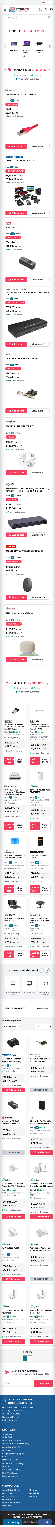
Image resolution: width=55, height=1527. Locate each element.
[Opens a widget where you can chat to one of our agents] (45, 1522)
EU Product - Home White (19, 613)
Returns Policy (8, 1499)
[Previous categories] (41, 970)
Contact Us (34, 1493)
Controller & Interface (12, 1447)
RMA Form (6, 1505)
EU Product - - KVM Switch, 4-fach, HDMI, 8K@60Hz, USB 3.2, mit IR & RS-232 (27, 490)
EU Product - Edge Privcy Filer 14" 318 (14, 919)
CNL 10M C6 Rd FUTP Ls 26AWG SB (21, 94)
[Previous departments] (5, 46)
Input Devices (8, 1456)
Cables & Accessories (11, 1440)
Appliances (7, 1434)
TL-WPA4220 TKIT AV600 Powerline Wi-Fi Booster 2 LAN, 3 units (41, 1186)
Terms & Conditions (11, 1490)
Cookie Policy (8, 1493)
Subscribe (43, 1383)
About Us (33, 1490)
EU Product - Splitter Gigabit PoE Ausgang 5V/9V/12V (11, 1061)
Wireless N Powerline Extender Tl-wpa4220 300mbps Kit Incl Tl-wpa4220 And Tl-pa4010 (41, 1252)
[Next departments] (50, 46)
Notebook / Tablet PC (11, 1469)
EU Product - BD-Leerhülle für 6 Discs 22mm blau (14, 856)
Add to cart (18, 146)
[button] (51, 9)
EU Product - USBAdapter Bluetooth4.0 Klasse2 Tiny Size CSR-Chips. (14, 727)
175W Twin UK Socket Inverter (38, 856)
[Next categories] (47, 970)
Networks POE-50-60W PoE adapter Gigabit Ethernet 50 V (40, 1124)
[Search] (49, 17)
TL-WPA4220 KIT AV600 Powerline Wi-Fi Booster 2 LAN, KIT (13, 1186)
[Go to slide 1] (24, 56)
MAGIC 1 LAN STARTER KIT (20, 426)
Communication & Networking (15, 1443)
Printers (5, 1466)
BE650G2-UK (11, 227)
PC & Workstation (9, 1473)
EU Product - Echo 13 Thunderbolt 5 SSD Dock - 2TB (27, 293)
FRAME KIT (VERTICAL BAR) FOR (20, 160)
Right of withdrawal (11, 1502)
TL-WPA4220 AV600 (10, 1248)
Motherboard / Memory (12, 1463)
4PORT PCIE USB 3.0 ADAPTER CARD (21, 358)
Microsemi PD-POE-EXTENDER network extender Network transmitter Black (11, 1125)
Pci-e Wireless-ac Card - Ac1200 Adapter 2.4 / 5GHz (41, 1061)
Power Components (10, 1476)
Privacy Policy (8, 1496)
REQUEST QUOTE (42, 1090)
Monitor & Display (10, 1459)
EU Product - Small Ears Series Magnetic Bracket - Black (40, 920)
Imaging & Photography (13, 1453)
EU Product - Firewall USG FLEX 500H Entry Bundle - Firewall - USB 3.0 (40, 727)
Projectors (6, 1450)
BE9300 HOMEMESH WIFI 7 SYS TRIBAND (40, 791)
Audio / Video (8, 1437)
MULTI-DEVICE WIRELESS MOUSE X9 (24, 550)
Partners (33, 1496)
